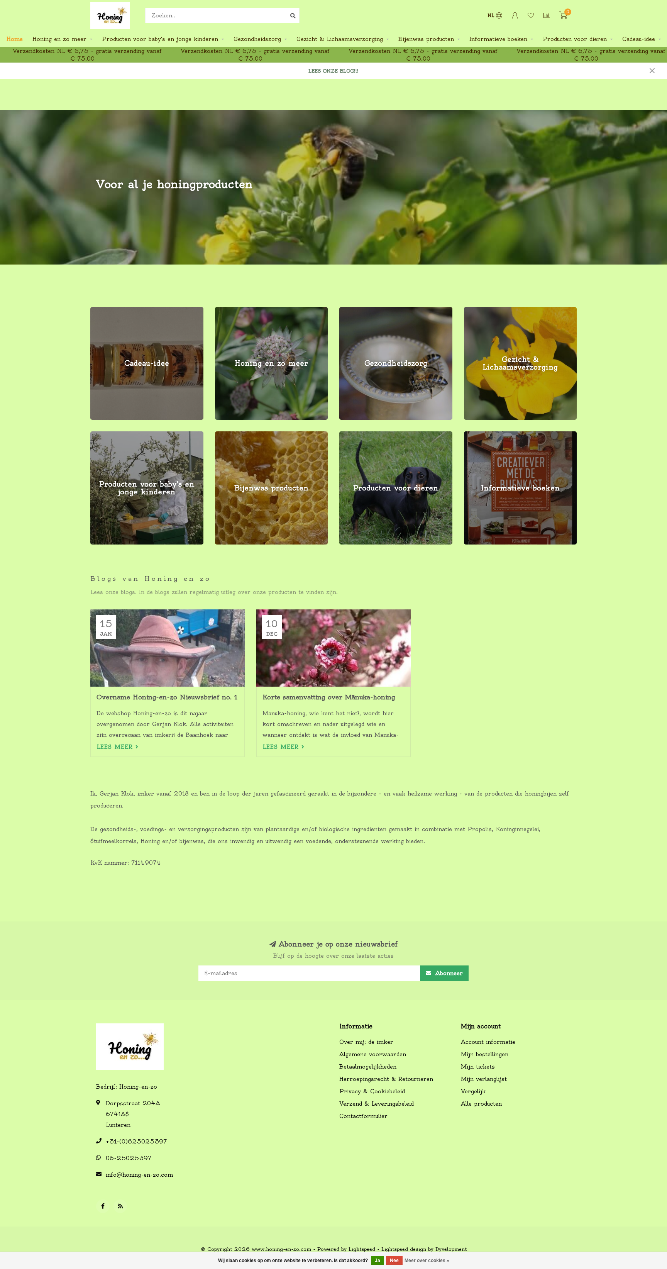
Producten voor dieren (575, 39)
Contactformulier (363, 1116)
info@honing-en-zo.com (139, 1174)
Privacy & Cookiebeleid (372, 1091)
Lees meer (115, 746)
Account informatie (488, 1041)
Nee (394, 1260)
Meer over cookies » (427, 1260)
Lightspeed (362, 1249)
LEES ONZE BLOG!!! (333, 71)
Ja (377, 1260)
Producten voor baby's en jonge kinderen (160, 39)
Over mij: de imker (366, 1041)
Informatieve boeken (498, 39)
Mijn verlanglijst (484, 1079)
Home (15, 39)
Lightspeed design (403, 1249)
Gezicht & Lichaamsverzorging (339, 39)
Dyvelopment (451, 1249)
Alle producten (481, 1103)
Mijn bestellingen (484, 1054)
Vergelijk (473, 1091)
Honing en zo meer (59, 39)
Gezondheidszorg (257, 39)
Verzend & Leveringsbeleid (376, 1103)
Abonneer (448, 973)
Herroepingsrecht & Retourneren (386, 1079)
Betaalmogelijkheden (367, 1066)
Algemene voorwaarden (372, 1054)
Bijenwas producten (426, 39)
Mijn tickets (478, 1066)
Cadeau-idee (638, 39)
